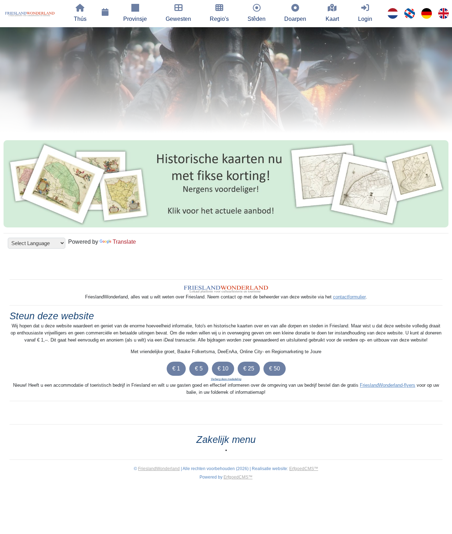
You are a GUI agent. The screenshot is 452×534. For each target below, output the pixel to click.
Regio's (219, 19)
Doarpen (295, 19)
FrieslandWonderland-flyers (387, 385)
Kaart (332, 19)
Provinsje (135, 19)
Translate (124, 242)
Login (365, 19)
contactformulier (349, 296)
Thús (80, 19)
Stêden (257, 19)
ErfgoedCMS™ (303, 468)
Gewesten (178, 19)
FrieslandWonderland (159, 468)
